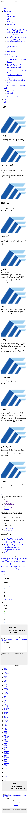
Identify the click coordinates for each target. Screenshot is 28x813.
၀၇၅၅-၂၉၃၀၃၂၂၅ (9, 528)
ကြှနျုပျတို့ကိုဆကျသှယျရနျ (11, 95)
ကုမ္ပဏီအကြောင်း (11, 14)
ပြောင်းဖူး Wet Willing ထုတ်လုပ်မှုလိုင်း (16, 85)
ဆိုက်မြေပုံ (16, 558)
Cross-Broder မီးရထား (12, 34)
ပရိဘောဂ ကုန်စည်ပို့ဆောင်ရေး (8, 564)
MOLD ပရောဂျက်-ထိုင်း (13, 82)
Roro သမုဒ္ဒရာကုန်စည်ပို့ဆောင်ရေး (16, 566)
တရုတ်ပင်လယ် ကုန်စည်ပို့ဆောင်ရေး (10, 569)
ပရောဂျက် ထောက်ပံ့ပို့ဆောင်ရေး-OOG (16, 37)
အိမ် (5, 8)
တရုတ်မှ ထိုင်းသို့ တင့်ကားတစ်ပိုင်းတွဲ (16, 80)
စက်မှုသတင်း (10, 93)
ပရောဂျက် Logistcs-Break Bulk (11, 547)
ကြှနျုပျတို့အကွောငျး (9, 11)
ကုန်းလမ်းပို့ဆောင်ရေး (12, 46)
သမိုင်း (8, 19)
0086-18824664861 (8, 599)
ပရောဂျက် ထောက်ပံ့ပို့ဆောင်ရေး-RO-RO (14, 549)
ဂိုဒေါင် (8, 43)
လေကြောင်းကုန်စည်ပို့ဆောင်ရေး (15, 32)
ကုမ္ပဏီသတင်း (10, 90)
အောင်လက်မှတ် (11, 16)
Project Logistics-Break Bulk (13, 39)
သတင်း (5, 88)
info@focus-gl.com (8, 530)
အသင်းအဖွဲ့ (9, 21)
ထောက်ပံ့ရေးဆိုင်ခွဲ (11, 51)
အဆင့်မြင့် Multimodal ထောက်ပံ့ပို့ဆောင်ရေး (13, 561)
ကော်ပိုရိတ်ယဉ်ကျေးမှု (12, 24)
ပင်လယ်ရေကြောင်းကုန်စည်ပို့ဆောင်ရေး (17, 29)
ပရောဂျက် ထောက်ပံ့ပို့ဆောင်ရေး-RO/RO (17, 41)
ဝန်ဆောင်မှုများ (7, 27)
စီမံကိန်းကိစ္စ (7, 54)
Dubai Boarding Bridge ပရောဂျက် (15, 56)
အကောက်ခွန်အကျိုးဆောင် (13, 49)
